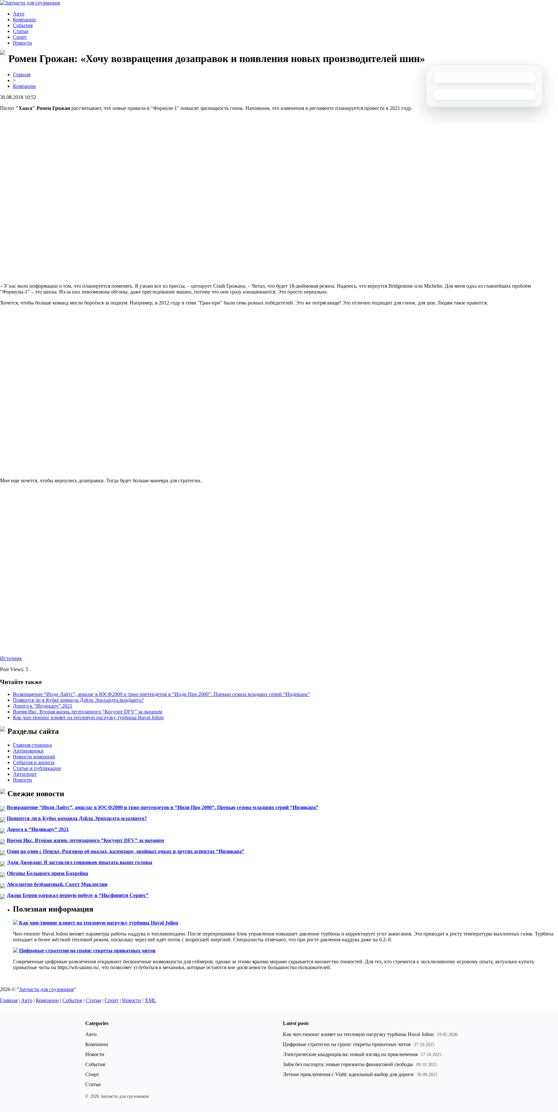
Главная (21, 74)
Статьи (20, 31)
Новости (22, 43)
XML (150, 1000)
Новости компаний (34, 756)
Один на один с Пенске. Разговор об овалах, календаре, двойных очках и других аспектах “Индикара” (125, 851)
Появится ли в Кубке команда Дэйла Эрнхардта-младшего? (78, 700)
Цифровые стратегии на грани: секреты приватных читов (87, 950)
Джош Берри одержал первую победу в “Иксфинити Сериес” (78, 895)
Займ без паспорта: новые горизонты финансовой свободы (348, 1064)
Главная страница (32, 745)
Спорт (20, 37)
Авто (18, 13)
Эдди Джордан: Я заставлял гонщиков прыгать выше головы (79, 862)
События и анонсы (34, 762)
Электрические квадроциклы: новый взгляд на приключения (350, 1054)
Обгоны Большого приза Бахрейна (47, 873)
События (23, 25)
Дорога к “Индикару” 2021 (42, 706)
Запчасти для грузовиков (46, 989)
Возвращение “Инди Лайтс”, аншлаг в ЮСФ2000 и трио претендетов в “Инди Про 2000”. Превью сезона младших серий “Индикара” (161, 694)
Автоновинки (28, 751)
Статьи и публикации (37, 768)
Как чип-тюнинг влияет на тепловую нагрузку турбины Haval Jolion (88, 717)
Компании (24, 19)
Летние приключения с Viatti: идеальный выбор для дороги (348, 1074)
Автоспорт (25, 774)
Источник (11, 658)
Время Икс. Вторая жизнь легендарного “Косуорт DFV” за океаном (87, 711)
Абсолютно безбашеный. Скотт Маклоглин (57, 884)
